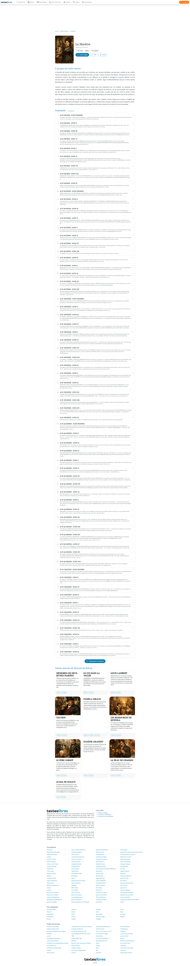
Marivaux (123, 873)
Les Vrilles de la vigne (102, 933)
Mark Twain (74, 888)
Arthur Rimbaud (75, 883)
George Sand (124, 866)
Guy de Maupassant (77, 897)
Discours (49, 912)
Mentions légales (103, 813)
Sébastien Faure (100, 864)
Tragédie (98, 919)
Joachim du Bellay (52, 902)
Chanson (73, 909)
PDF (94, 55)
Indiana (49, 950)
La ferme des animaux (126, 933)
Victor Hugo (50, 871)
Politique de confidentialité (105, 816)
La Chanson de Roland (102, 938)
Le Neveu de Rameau (77, 929)
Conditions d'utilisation (104, 814)
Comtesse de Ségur (101, 857)
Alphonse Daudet (125, 859)
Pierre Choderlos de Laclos (127, 854)
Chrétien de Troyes (101, 899)
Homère (122, 869)
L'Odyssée (123, 945)
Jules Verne (123, 888)
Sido (97, 950)
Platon (73, 878)
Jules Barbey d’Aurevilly (53, 852)
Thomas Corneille (76, 859)
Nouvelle (122, 914)
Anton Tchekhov (100, 885)
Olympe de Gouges (101, 892)
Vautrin (61, 717)
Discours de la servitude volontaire (81, 943)
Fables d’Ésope (75, 945)
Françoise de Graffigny (126, 892)
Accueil (57, 31)
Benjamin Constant (125, 857)
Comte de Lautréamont (77, 857)
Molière (49, 876)
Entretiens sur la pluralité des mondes (57, 943)
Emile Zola (99, 890)
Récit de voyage (100, 916)
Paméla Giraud (92, 699)
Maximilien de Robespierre (54, 899)
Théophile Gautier (101, 866)
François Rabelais (101, 880)
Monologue (99, 914)
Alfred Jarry (99, 871)
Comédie (91, 735)
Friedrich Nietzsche (125, 876)
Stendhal (73, 885)
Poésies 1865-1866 (76, 938)
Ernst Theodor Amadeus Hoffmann (106, 869)
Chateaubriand (100, 854)
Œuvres (32, 2)
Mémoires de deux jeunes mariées (66, 674)
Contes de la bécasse (53, 941)
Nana (97, 948)
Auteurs (68, 2)
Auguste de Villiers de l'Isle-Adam (129, 899)
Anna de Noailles (125, 897)
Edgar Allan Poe (100, 878)
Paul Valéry (99, 888)
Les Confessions (51, 945)
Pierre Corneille (51, 859)
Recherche (22, 2)
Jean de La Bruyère (76, 895)
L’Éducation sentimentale (54, 948)
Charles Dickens (75, 861)
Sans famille (99, 936)
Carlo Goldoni (75, 869)
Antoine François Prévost (78, 880)
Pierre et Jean (50, 952)
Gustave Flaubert (51, 866)
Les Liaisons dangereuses (78, 950)
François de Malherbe (53, 897)
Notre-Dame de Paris (126, 952)
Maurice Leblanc (51, 873)
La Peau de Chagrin (122, 760)
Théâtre (87, 50)
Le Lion (49, 936)
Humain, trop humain (53, 926)
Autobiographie (51, 909)
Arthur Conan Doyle (52, 864)
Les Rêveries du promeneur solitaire (81, 926)
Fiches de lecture (56, 2)
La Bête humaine (76, 948)
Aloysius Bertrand (52, 854)
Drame (73, 912)
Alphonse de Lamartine (126, 895)
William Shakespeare (53, 885)
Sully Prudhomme (52, 880)
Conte (122, 909)
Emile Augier (123, 850)
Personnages (43, 2)
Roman (58, 692)
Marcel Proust (124, 878)
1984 (72, 936)
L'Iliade (98, 945)
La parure (123, 950)
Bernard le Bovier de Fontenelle (80, 902)
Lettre (73, 914)
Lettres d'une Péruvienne (127, 941)
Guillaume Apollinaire (102, 850)
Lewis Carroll (75, 854)
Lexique (77, 2)
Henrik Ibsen (75, 871)
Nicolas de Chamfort (52, 892)
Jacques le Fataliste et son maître (56, 931)
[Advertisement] (95, 16)
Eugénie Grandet (93, 741)
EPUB (104, 55)
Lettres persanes (125, 926)
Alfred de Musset (100, 897)
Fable (121, 912)
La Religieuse (124, 929)
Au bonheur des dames (126, 948)
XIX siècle (80, 50)
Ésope (122, 902)
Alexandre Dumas (76, 864)
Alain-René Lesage (76, 873)
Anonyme (49, 850)
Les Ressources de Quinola (121, 718)
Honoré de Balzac (64, 31)
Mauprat (73, 941)
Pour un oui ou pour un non (104, 931)
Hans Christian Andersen (78, 850)
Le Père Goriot (64, 760)
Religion (122, 916)
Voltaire (49, 890)
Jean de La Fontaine (101, 895)
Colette (49, 857)
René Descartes (51, 861)
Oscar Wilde (74, 890)
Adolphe (49, 933)
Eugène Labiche (124, 871)
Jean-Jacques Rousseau (126, 883)
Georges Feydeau (125, 864)
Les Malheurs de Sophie (53, 938)
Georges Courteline (101, 859)
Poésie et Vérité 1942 (53, 929)
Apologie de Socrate (101, 941)
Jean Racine (123, 880)
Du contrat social (125, 943)
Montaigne (74, 876)
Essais (97, 943)
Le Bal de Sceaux (66, 781)
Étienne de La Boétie (52, 895)
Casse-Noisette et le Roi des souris (81, 933)
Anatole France (75, 866)
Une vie (73, 952)
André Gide (50, 869)
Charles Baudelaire (76, 852)
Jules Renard (50, 883)
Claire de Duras (75, 892)
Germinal (98, 952)
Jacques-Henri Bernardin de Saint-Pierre (131, 852)
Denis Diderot (100, 861)
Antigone (123, 931)
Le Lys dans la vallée (91, 674)
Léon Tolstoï (123, 885)
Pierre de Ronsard (76, 899)
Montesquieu (99, 876)
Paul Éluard (99, 902)
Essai (58, 797)
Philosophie (50, 916)
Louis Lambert (119, 673)
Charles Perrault (51, 878)
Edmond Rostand (101, 883)
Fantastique (50, 914)
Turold (49, 888)
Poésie (73, 916)
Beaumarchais (100, 852)
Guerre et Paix (124, 936)
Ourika (122, 938)
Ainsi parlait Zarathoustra (103, 926)
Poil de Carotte (100, 929)
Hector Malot (99, 873)
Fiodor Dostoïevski (125, 861)
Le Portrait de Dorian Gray (78, 931)
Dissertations (88, 2)
